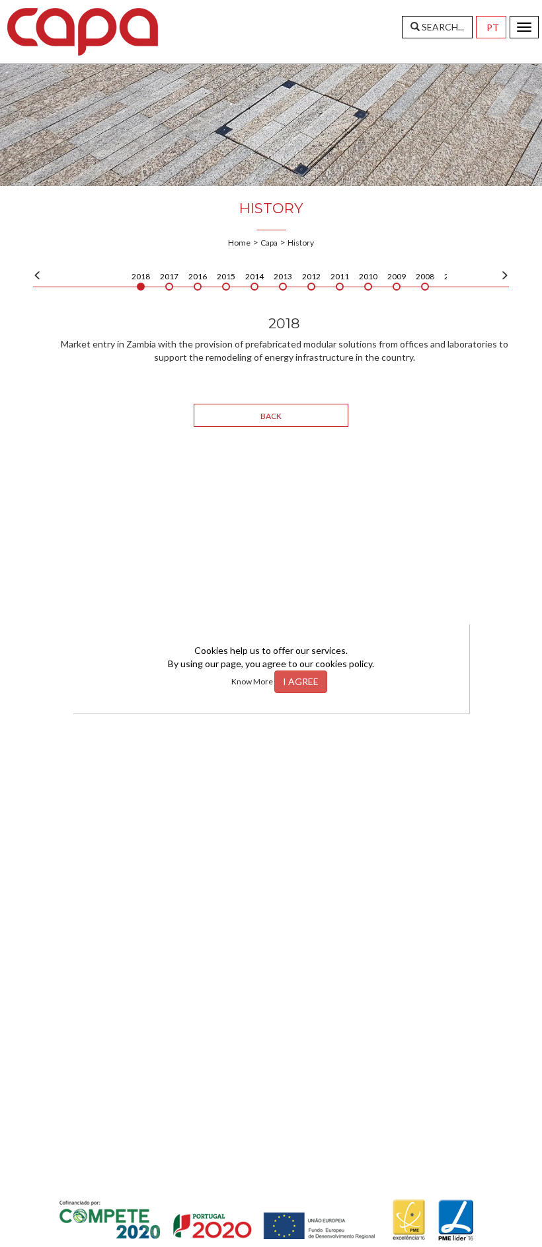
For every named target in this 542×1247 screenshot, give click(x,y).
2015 (226, 276)
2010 (368, 276)
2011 (339, 276)
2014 (254, 276)
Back (271, 416)
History (301, 243)
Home (239, 243)
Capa (269, 243)
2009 (396, 276)
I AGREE (301, 681)
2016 (197, 276)
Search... (442, 26)
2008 (425, 276)
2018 (141, 276)
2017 (169, 276)
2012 (311, 276)
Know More (252, 681)
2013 (283, 276)
